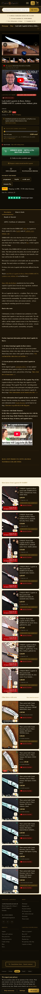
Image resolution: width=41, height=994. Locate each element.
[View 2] (14, 60)
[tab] (7, 212)
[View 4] (31, 60)
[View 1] (6, 60)
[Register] (33, 3)
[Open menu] (27, 3)
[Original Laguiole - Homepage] (10, 3)
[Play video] (20, 80)
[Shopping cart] (37, 3)
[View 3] (22, 60)
